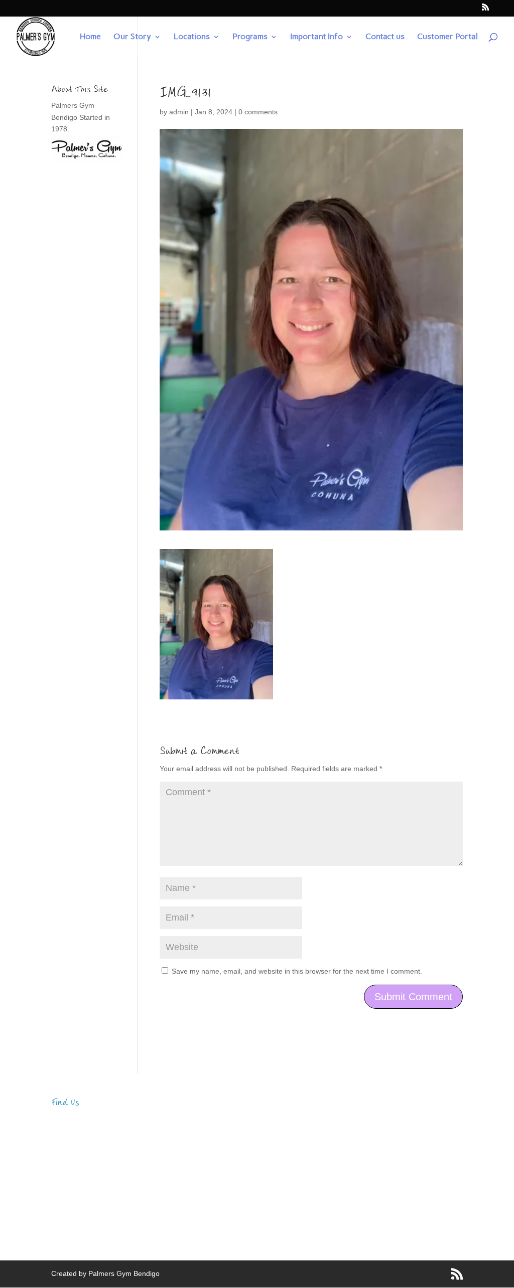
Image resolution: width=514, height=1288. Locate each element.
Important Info (316, 37)
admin (179, 112)
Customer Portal (447, 37)
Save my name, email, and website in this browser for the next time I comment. (297, 971)
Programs (250, 37)
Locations (192, 37)
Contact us (385, 37)
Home (90, 37)
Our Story (132, 37)
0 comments (258, 112)
